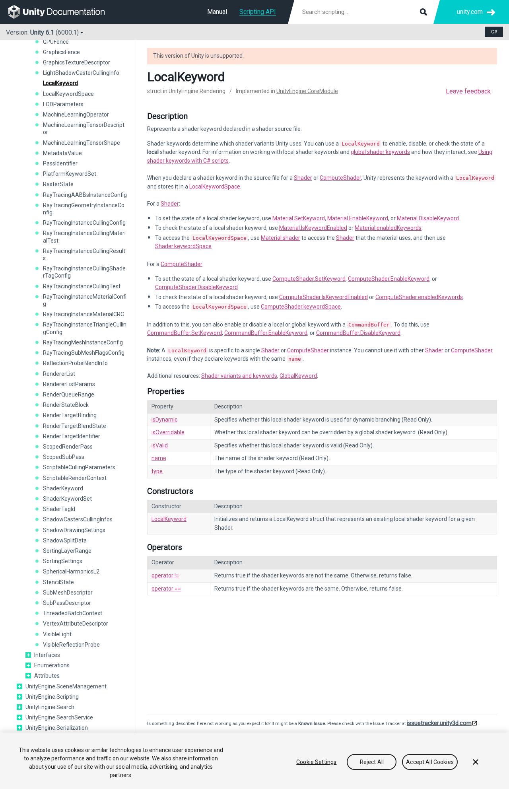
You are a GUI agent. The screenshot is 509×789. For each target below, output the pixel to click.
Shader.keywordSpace (183, 246)
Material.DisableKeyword (428, 218)
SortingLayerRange (67, 551)
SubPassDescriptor (67, 603)
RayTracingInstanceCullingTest (81, 286)
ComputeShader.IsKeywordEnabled (323, 297)
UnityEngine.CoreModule (307, 91)
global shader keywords (380, 152)
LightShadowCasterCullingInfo (81, 73)
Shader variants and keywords (239, 376)
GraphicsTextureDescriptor (76, 62)
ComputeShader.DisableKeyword (196, 287)
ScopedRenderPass (68, 446)
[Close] (475, 762)
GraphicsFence (61, 52)
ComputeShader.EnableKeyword (388, 279)
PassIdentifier (60, 163)
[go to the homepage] (62, 12)
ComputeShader (340, 178)
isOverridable (168, 432)
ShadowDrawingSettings (74, 530)
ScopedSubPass (63, 457)
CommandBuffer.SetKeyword (184, 333)
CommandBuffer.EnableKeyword (265, 333)
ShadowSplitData (65, 540)
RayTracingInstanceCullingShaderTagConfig (84, 272)
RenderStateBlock (66, 405)
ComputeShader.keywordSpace (301, 306)
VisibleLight (57, 634)
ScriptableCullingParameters (79, 467)
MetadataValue (62, 153)
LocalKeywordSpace (68, 94)
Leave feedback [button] (468, 91)
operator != (165, 575)
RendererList (59, 374)
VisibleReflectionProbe (71, 644)
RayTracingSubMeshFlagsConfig (83, 353)
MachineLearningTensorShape (81, 143)
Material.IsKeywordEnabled (313, 228)
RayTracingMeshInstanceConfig (83, 342)
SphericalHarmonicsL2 (71, 571)
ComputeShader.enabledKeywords (419, 297)
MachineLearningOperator (76, 114)
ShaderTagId (59, 509)
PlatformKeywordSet (69, 174)
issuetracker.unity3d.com (439, 723)
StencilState (58, 582)
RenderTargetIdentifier (71, 436)
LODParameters (63, 104)
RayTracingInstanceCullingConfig (84, 223)
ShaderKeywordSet (67, 499)
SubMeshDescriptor (68, 592)
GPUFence (56, 42)
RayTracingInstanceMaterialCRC (83, 314)
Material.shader (280, 238)
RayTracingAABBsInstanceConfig (85, 195)
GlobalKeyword (298, 376)
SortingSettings (62, 561)
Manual (217, 12)
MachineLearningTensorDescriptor (83, 128)
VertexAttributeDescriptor (75, 623)
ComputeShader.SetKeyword (309, 279)
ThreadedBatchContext (72, 613)
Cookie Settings (316, 762)
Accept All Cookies (430, 762)
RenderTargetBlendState (74, 426)
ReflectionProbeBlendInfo (75, 363)
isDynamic (164, 419)
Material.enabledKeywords (388, 228)
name (159, 458)
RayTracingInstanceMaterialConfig (84, 300)
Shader (303, 178)
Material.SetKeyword (298, 218)
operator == (166, 588)
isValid (160, 445)
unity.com (470, 12)
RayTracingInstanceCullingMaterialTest (84, 236)
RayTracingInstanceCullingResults (84, 254)
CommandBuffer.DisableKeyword (358, 333)
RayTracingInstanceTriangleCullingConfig (84, 328)
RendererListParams (69, 384)
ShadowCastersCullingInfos (78, 519)
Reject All (372, 762)
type (157, 471)
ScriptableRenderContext (75, 478)
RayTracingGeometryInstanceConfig (83, 209)
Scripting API (257, 12)
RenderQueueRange (68, 394)
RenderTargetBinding (70, 415)
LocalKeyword (60, 83)
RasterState (58, 184)
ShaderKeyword (63, 488)
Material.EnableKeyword (357, 218)
